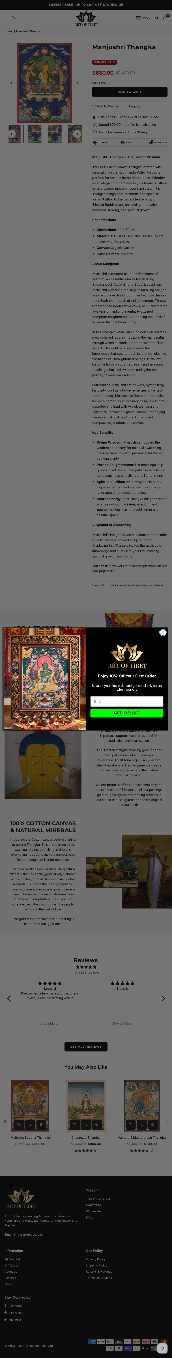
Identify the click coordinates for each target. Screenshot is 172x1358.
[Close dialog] (163, 632)
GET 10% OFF (127, 713)
